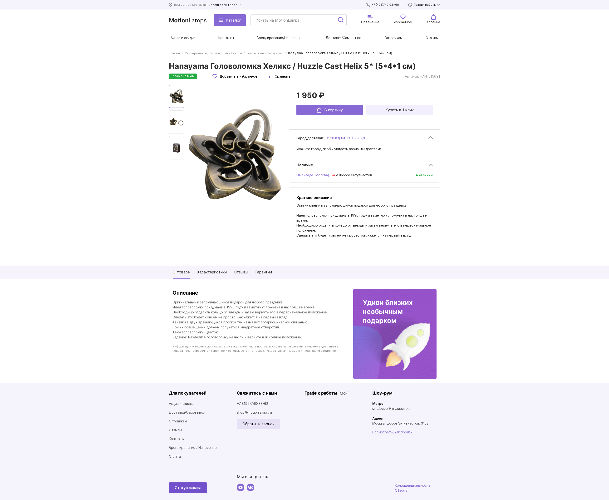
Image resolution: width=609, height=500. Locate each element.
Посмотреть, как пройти (392, 432)
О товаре (181, 272)
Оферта (401, 490)
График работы (425, 4)
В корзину (333, 110)
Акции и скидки (181, 403)
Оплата (175, 456)
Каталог (233, 20)
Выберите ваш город (221, 5)
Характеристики (212, 272)
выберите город (346, 137)
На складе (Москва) (312, 175)
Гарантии (263, 272)
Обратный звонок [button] (258, 423)
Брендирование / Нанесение (193, 448)
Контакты (176, 439)
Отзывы (241, 272)
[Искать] (341, 20)
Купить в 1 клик (399, 110)
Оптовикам (178, 421)
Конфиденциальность (413, 485)
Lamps (188, 20)
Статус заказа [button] (188, 487)
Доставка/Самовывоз (187, 412)
